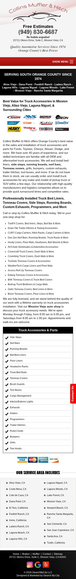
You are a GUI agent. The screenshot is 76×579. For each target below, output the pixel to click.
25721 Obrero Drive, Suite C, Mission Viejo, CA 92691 (37, 557)
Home (16, 554)
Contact (47, 554)
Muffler (36, 554)
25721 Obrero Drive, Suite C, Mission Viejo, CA (38, 40)
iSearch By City (51, 575)
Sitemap (58, 554)
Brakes (26, 554)
